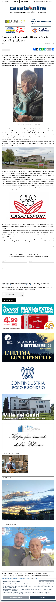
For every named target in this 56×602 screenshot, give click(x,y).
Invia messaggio (9, 300)
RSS (28, 578)
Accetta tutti (42, 597)
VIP (36, 578)
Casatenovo (5, 50)
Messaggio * (5, 269)
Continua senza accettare (47, 581)
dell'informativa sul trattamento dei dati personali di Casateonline (17, 284)
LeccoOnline (13, 578)
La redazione (5, 578)
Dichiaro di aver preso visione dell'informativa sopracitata (19, 289)
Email (30, 261)
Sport (3, 43)
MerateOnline (22, 578)
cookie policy (12, 587)
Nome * (4, 261)
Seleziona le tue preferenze (16, 597)
